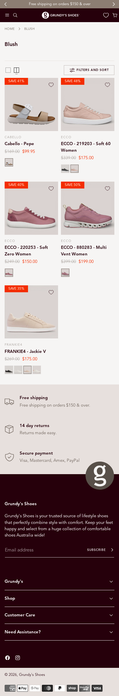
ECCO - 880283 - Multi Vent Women (84, 250)
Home (10, 29)
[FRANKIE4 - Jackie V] (31, 312)
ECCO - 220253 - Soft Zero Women (26, 250)
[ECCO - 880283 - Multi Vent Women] (87, 208)
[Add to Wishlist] (51, 85)
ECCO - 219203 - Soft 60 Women (86, 147)
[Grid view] (8, 70)
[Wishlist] (106, 15)
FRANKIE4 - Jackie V (25, 351)
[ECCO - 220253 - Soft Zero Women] (31, 208)
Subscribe (96, 550)
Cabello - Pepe (19, 143)
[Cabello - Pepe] (31, 104)
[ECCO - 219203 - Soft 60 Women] (87, 104)
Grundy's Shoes (32, 674)
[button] (7, 15)
